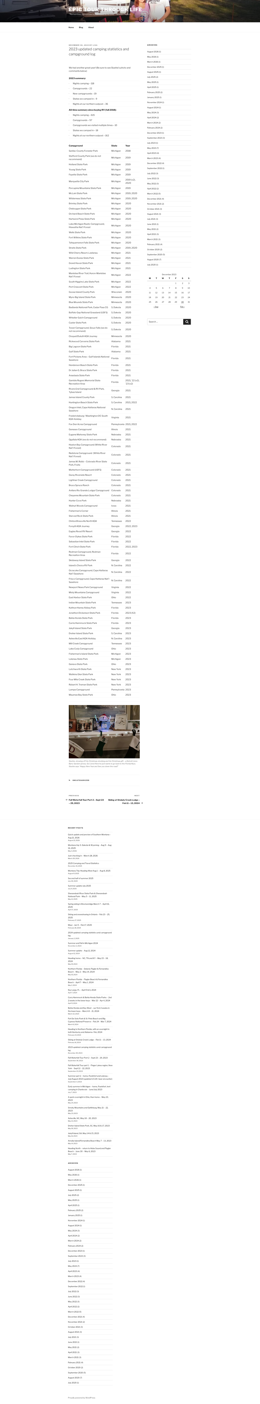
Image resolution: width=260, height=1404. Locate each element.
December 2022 (154, 163)
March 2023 (152, 158)
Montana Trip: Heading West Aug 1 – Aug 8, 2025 (89, 871)
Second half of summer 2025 (80, 878)
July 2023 (151, 143)
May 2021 (151, 229)
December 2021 (154, 199)
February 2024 (153, 128)
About (91, 27)
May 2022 (151, 183)
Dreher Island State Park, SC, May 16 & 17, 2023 (89, 1126)
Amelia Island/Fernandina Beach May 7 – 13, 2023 (89, 1141)
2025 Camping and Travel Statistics (83, 863)
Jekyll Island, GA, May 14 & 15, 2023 (83, 1133)
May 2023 (151, 148)
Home (71, 27)
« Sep (156, 307)
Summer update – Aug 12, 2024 (81, 950)
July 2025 (151, 77)
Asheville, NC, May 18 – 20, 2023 (82, 1118)
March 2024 (152, 123)
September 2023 (154, 138)
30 (182, 302)
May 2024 (151, 112)
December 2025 (154, 67)
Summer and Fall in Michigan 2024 (83, 943)
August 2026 (153, 51)
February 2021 (153, 244)
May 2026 (151, 57)
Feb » (182, 307)
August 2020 (153, 259)
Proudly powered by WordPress (81, 1398)
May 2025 (151, 82)
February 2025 (153, 92)
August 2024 (153, 107)
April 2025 (151, 87)
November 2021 (154, 204)
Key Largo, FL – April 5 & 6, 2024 (82, 990)
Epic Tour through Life (105, 9)
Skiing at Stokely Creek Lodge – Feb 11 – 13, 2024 (89, 1040)
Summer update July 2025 (79, 886)
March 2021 (152, 239)
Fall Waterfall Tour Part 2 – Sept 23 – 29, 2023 (88, 1058)
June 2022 (151, 178)
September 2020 (154, 254)
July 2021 (151, 219)
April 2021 (151, 234)
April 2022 (151, 188)
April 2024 (151, 117)
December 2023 (154, 133)
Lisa (95, 45)
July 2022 (151, 173)
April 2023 (151, 153)
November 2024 (154, 102)
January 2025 (153, 97)
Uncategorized (81, 780)
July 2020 (151, 264)
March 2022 (152, 193)
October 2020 (153, 249)
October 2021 (153, 209)
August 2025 (153, 72)
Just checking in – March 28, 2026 (83, 855)
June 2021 (151, 224)
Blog (81, 27)
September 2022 (154, 168)
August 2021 (152, 214)
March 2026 (152, 62)
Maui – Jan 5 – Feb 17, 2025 (80, 925)
